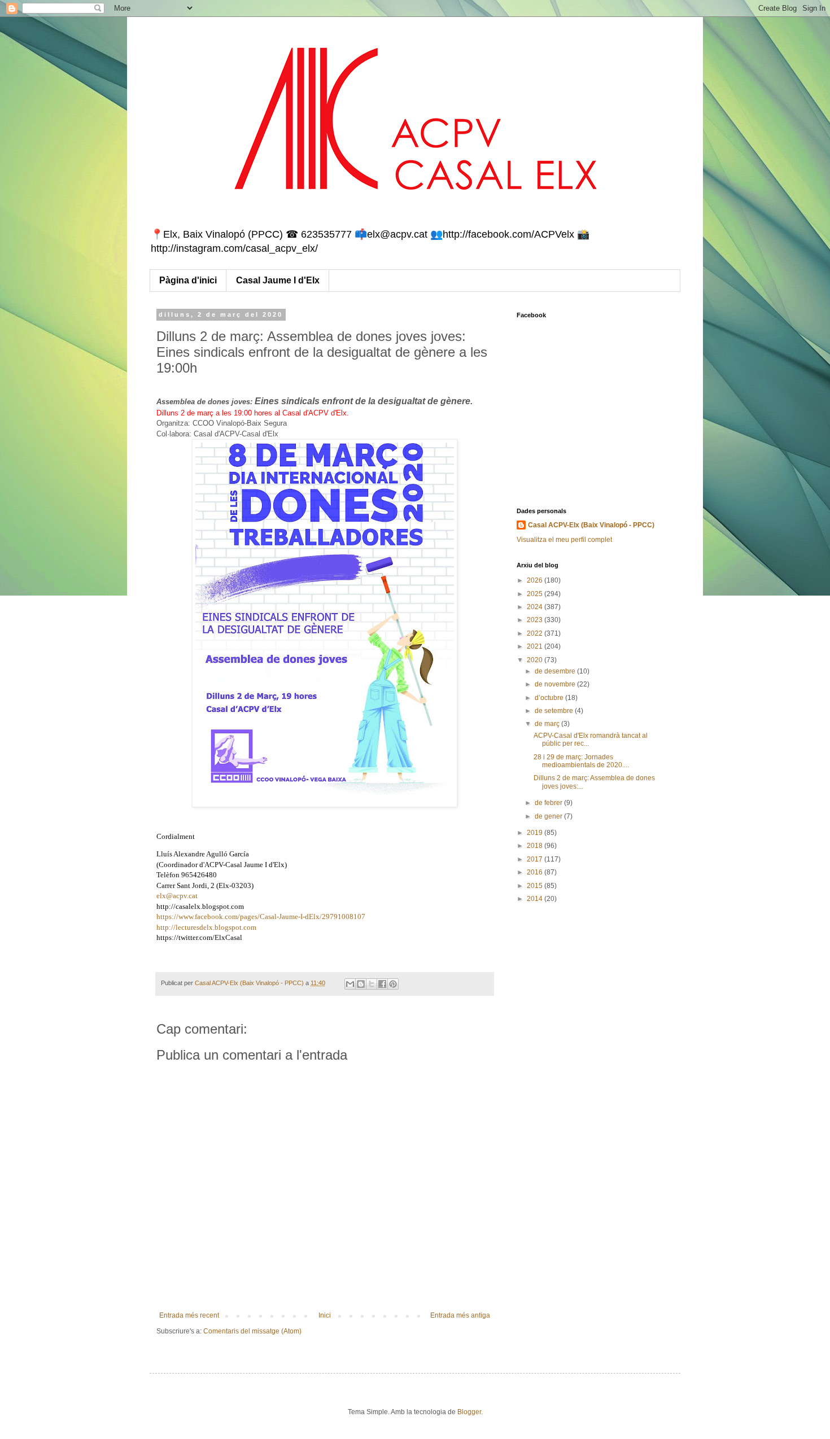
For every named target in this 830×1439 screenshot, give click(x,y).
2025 (535, 594)
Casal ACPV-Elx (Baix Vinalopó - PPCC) (591, 525)
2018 (535, 846)
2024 (535, 607)
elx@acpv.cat (177, 895)
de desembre (556, 671)
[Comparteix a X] (371, 984)
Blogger (469, 1412)
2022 (535, 633)
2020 (535, 660)
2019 (535, 833)
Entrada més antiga (460, 1315)
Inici (324, 1315)
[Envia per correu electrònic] (350, 984)
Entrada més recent (189, 1315)
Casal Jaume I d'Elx (278, 280)
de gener (549, 816)
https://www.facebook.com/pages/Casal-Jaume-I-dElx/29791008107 (260, 916)
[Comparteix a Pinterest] (393, 984)
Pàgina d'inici (188, 280)
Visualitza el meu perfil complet (564, 540)
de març (548, 724)
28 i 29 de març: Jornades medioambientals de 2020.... (581, 761)
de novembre (556, 684)
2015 (535, 886)
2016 (535, 872)
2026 (535, 580)
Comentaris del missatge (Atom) (252, 1331)
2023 (535, 620)
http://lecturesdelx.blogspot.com (206, 927)
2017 (535, 859)
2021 (535, 646)
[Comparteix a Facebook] (382, 984)
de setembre (555, 711)
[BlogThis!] (360, 984)
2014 (535, 899)
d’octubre (550, 698)
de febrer (549, 803)
